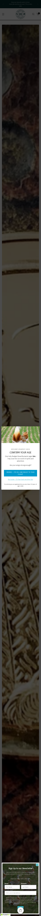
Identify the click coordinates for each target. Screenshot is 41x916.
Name (6, 883)
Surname (24, 883)
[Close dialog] (37, 864)
